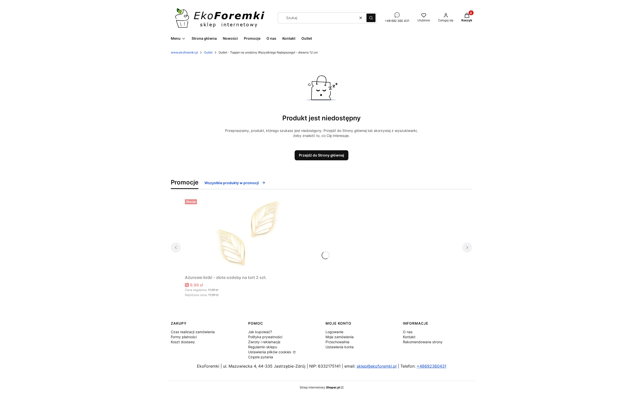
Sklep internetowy (320, 387)
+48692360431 (431, 366)
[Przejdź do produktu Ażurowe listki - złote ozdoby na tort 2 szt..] (247, 235)
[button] (371, 18)
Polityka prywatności (265, 337)
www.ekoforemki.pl (184, 52)
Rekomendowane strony (423, 342)
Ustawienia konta (340, 347)
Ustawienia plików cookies (270, 352)
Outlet (208, 52)
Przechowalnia (337, 342)
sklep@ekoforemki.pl (377, 366)
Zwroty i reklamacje (264, 342)
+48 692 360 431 (397, 21)
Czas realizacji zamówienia (193, 332)
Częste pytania (260, 357)
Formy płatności (184, 337)
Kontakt (409, 337)
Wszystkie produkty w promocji (231, 183)
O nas (407, 332)
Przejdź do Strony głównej (321, 155)
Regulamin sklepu (262, 347)
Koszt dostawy (183, 342)
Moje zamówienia (340, 337)
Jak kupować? (260, 332)
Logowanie (334, 332)
